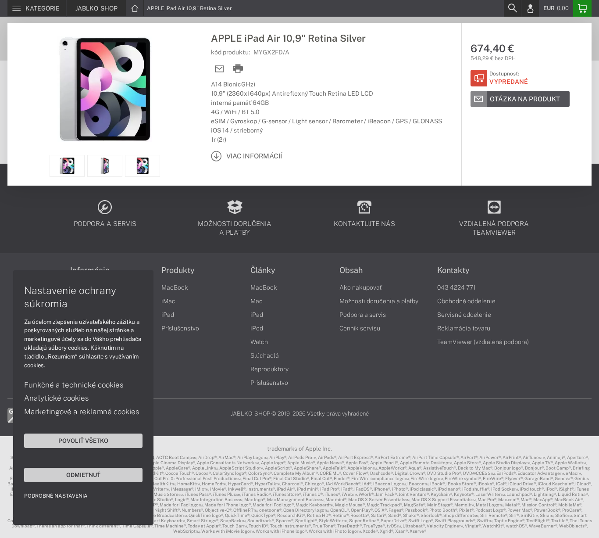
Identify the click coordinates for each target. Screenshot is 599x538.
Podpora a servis (362, 314)
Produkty (178, 270)
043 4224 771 (456, 287)
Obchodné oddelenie (466, 301)
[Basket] (582, 8)
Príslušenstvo (180, 328)
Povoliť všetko (83, 440)
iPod (256, 328)
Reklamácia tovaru (463, 328)
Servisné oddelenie (464, 314)
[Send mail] (219, 69)
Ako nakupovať (360, 287)
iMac (168, 301)
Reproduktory (269, 369)
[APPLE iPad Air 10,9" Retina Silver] (104, 89)
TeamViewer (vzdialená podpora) (483, 341)
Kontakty (453, 270)
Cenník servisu (359, 328)
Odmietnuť (83, 474)
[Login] (530, 8)
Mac (256, 301)
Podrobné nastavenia (56, 496)
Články (262, 270)
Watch (259, 341)
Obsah (351, 270)
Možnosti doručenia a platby (378, 301)
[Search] (512, 8)
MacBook (174, 287)
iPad (167, 314)
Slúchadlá (264, 355)
